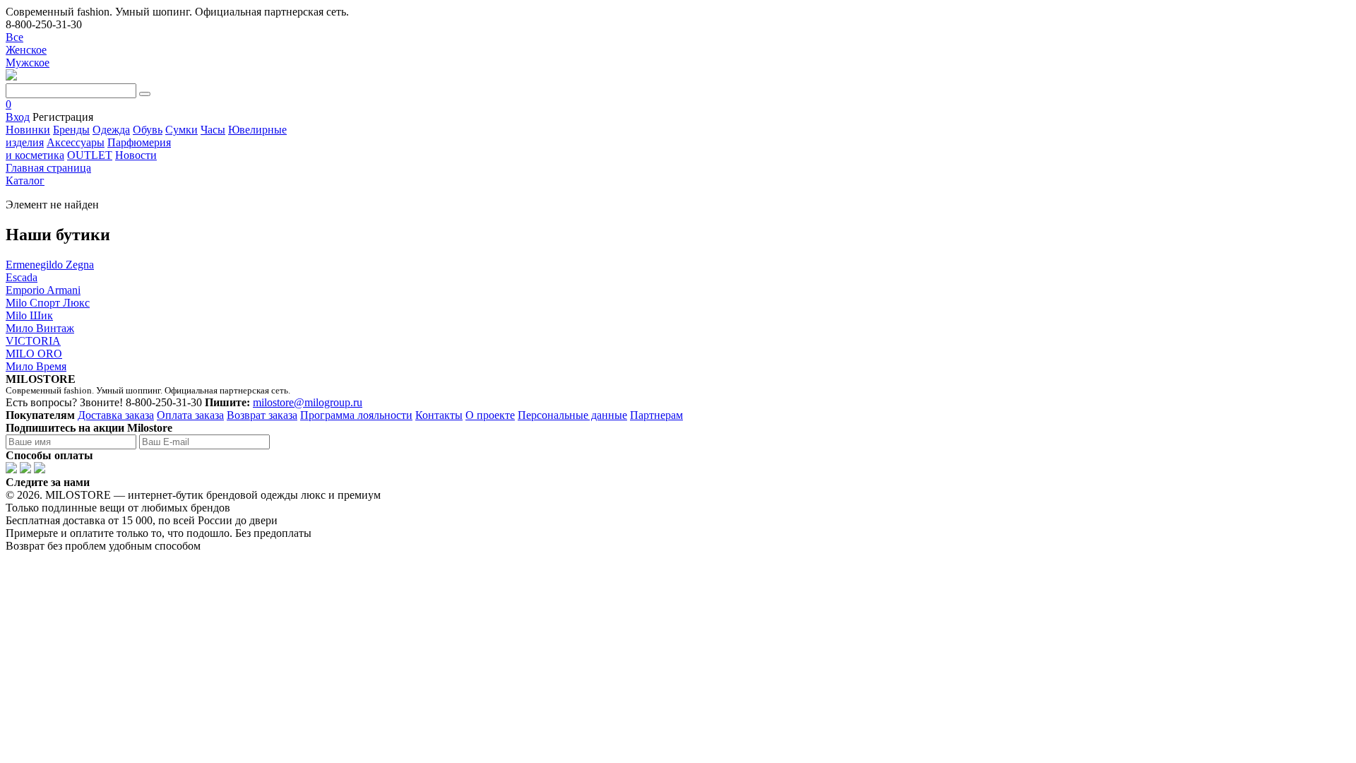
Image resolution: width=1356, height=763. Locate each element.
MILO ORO (34, 354)
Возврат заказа (262, 415)
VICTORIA (33, 341)
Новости (136, 155)
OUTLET (89, 155)
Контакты (439, 415)
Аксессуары (76, 142)
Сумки (181, 130)
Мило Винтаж (40, 328)
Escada (21, 277)
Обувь (147, 130)
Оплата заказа (190, 415)
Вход (18, 117)
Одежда (111, 130)
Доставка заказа (116, 415)
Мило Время (36, 366)
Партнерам (656, 415)
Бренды (71, 130)
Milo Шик (29, 315)
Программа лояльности (356, 415)
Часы (213, 130)
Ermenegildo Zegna (50, 265)
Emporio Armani (43, 290)
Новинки (28, 130)
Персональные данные (572, 415)
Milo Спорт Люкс (48, 303)
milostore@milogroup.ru (307, 402)
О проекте (490, 415)
